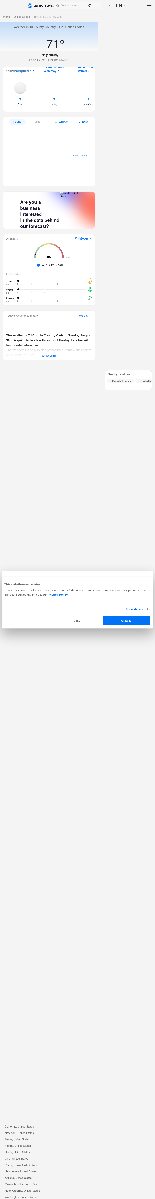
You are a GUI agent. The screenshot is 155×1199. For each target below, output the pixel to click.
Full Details (81, 239)
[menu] (149, 6)
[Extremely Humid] (20, 93)
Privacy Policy (58, 594)
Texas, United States (17, 1139)
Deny (76, 620)
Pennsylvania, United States (21, 1165)
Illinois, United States (17, 1152)
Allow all (126, 620)
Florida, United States (18, 1146)
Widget (63, 122)
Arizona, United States (18, 1178)
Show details (134, 609)
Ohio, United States (16, 1158)
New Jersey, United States (20, 1171)
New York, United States (19, 1133)
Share (84, 122)
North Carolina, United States (22, 1190)
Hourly (17, 121)
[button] (77, 5)
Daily (37, 121)
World (6, 16)
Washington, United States (20, 1197)
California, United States (19, 1126)
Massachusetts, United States (22, 1184)
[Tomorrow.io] (40, 5)
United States (22, 16)
